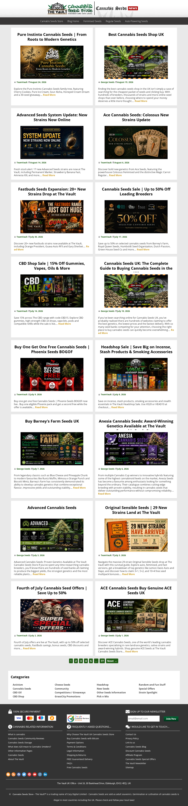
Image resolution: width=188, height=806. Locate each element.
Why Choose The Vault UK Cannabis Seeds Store (90, 734)
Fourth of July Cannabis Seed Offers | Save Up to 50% (52, 590)
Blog (8, 774)
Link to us (130, 742)
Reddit (50, 774)
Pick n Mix (103, 696)
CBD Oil (17, 692)
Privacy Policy (132, 738)
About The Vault (16, 759)
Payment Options (75, 742)
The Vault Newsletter (136, 763)
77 (102, 661)
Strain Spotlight (148, 692)
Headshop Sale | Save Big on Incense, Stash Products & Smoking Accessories (136, 349)
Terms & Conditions (76, 746)
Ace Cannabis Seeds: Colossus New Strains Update (136, 117)
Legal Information (75, 750)
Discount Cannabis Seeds (138, 750)
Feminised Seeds (92, 21)
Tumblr (56, 774)
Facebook (19, 774)
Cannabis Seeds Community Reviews (26, 738)
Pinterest (29, 774)
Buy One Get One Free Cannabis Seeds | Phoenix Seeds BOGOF (52, 349)
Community (62, 688)
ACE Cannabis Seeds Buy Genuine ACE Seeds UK (136, 590)
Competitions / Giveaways (70, 692)
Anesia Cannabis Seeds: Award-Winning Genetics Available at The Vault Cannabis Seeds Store (136, 426)
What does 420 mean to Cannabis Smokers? (29, 746)
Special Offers (147, 688)
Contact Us (131, 734)
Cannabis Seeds (22, 688)
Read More (49, 94)
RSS (13, 774)
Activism (18, 684)
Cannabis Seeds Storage (20, 742)
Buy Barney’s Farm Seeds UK (52, 421)
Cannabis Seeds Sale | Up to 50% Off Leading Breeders (136, 192)
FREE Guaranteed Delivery (79, 759)
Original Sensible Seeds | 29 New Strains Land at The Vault (136, 510)
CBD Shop (18, 696)
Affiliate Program (134, 755)
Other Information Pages (20, 750)
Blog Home (73, 21)
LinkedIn (45, 774)
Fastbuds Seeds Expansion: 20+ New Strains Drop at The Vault (52, 192)
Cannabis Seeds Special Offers (141, 759)
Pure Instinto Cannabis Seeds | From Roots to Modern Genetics (52, 37)
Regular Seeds (113, 21)
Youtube (35, 774)
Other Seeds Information (111, 692)
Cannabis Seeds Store (51, 21)
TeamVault (22, 82)
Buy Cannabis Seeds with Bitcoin (83, 738)
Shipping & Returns (76, 755)
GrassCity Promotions (67, 696)
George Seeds (107, 82)
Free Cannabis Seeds (77, 767)
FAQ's (69, 763)
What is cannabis (16, 734)
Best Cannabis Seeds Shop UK (136, 34)
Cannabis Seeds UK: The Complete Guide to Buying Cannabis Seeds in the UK (136, 268)
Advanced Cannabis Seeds (51, 507)
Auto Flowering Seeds (136, 21)
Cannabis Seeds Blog (136, 746)
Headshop (103, 684)
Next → (112, 661)
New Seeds (103, 688)
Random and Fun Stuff (152, 684)
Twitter (24, 774)
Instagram (40, 774)
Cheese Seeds (62, 684)
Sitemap (130, 767)
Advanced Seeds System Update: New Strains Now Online (52, 117)
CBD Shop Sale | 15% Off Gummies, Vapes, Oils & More (52, 266)
